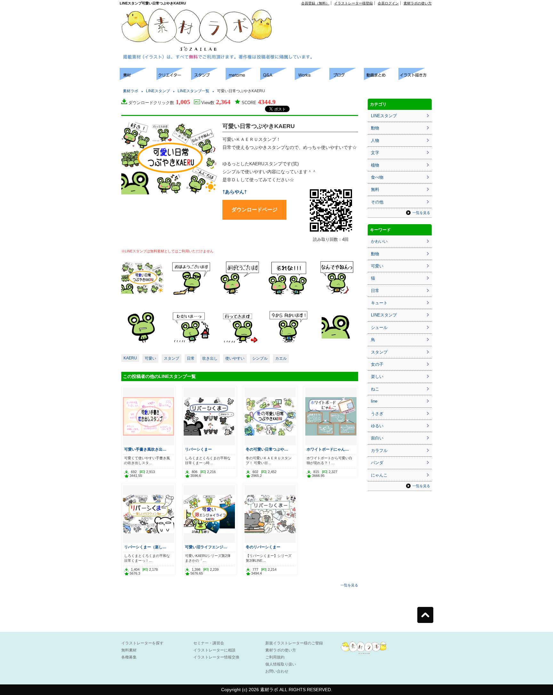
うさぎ (377, 413)
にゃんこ (379, 475)
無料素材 (129, 650)
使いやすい (234, 358)
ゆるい (377, 425)
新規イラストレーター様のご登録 (294, 643)
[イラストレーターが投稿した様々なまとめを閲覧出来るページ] (243, 78)
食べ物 (377, 177)
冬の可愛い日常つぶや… (267, 449)
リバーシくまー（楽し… (145, 547)
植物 (375, 165)
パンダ (377, 462)
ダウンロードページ (254, 209)
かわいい (379, 241)
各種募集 (129, 657)
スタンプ (171, 358)
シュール (379, 327)
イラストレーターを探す (142, 643)
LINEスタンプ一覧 (193, 91)
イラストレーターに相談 (214, 650)
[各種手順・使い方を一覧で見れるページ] (415, 78)
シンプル (260, 358)
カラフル (379, 450)
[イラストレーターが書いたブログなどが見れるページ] (346, 78)
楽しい (377, 376)
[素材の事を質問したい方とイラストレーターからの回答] (277, 78)
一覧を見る (349, 585)
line (374, 401)
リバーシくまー (198, 449)
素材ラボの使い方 (418, 3)
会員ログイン (388, 3)
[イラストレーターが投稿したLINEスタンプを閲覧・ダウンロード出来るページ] (208, 78)
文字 (375, 152)
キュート (379, 302)
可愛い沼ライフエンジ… (206, 547)
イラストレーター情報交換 (216, 657)
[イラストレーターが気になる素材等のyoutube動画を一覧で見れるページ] (381, 78)
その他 (377, 202)
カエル (281, 358)
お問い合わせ (276, 671)
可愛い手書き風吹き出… (145, 449)
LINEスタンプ (158, 91)
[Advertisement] (358, 19)
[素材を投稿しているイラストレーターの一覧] (173, 78)
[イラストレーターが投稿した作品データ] (312, 78)
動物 (375, 128)
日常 (191, 358)
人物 (375, 140)
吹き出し (210, 358)
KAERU (130, 358)
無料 (375, 189)
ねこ (375, 389)
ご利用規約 (275, 657)
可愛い (150, 358)
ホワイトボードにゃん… (328, 449)
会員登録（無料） (315, 3)
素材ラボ (130, 91)
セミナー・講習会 (208, 643)
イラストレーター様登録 (353, 3)
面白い (377, 438)
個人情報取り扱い (280, 664)
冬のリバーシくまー (263, 547)
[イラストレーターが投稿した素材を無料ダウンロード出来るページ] (138, 78)
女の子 (377, 364)
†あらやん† (234, 191)
